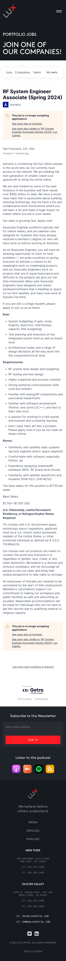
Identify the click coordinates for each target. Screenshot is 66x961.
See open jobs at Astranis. (27, 123)
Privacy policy (25, 699)
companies (22, 72)
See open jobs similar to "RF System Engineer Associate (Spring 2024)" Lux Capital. (34, 132)
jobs (9, 72)
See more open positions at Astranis (33, 666)
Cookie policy (41, 699)
